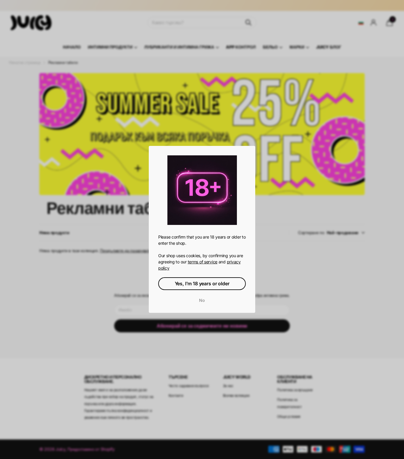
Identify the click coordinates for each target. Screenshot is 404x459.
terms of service (203, 262)
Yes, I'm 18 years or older (202, 284)
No (202, 300)
